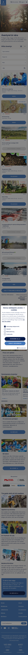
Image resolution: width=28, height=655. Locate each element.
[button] (21, 348)
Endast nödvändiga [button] (15, 343)
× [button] (24, 308)
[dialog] (14, 327)
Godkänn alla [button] (15, 339)
